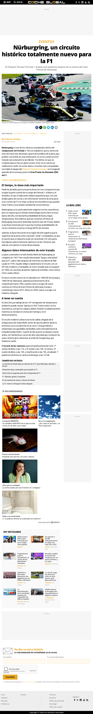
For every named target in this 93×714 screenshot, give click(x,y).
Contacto (52, 695)
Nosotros (52, 698)
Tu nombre (7, 657)
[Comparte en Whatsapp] (44, 127)
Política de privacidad (56, 701)
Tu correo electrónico (55, 657)
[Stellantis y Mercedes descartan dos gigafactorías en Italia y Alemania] (9, 575)
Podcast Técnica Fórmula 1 (34, 169)
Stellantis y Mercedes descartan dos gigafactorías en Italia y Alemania (23, 576)
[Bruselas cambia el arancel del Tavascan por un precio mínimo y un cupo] (37, 556)
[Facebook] (75, 2)
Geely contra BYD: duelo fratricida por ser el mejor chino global (22, 540)
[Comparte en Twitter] (40, 127)
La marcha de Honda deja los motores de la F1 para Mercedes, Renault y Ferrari (29, 365)
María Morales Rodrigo (11, 139)
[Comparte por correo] (56, 127)
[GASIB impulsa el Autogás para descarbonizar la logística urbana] (37, 592)
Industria (20, 566)
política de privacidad (28, 682)
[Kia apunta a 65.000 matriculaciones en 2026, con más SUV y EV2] (37, 539)
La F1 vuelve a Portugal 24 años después (17, 384)
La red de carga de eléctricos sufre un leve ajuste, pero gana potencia (51, 576)
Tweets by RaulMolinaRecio (14, 180)
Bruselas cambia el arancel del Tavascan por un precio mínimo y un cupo (51, 557)
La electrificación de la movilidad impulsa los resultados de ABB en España (23, 594)
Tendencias (48, 583)
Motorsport (18, 133)
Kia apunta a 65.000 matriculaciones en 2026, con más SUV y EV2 (51, 540)
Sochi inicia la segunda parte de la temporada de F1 (21, 373)
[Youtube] (85, 2)
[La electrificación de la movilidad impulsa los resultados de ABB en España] (9, 592)
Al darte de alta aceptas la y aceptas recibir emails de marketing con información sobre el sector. (42, 682)
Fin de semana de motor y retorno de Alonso (18, 380)
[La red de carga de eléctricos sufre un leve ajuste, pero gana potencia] (37, 575)
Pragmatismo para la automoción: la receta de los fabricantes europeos (23, 558)
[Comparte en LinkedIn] (52, 127)
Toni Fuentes (54, 564)
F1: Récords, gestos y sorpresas (13, 377)
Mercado (20, 547)
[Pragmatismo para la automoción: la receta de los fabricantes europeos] (9, 556)
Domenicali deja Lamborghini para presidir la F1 (20, 370)
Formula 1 (43, 133)
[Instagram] (82, 2)
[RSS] (88, 2)
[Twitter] (79, 2)
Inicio (3, 695)
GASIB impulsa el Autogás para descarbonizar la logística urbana (51, 592)
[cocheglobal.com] (46, 2)
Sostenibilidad (49, 598)
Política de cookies (55, 707)
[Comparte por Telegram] (48, 127)
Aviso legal (53, 704)
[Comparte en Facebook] (36, 127)
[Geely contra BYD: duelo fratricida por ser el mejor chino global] (9, 539)
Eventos (23, 695)
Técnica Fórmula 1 (31, 133)
